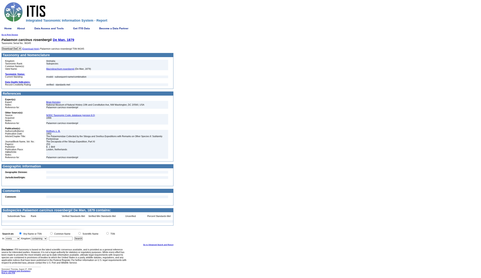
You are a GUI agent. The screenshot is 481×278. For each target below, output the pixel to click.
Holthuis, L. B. (53, 131)
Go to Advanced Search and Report (158, 245)
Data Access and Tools (49, 28)
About (21, 28)
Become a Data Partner (113, 28)
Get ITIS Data (81, 28)
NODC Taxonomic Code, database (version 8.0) (70, 115)
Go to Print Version (10, 35)
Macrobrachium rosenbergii (60, 69)
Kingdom (25, 238)
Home (8, 28)
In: (3, 238)
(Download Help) (30, 49)
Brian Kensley (53, 102)
